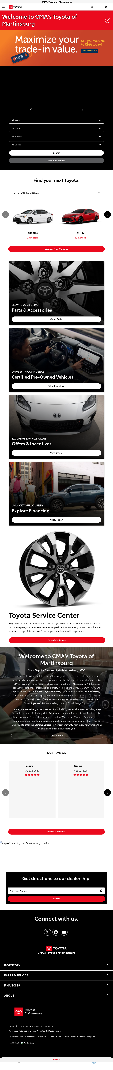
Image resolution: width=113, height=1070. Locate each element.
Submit (56, 898)
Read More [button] (57, 735)
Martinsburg (29, 709)
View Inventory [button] (57, 385)
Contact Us (30, 1036)
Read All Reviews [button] (56, 831)
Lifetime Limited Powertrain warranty (54, 724)
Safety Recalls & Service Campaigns (80, 1036)
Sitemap (42, 1036)
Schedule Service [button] (57, 160)
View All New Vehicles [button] (56, 248)
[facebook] (55, 932)
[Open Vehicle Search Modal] (19, 1062)
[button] (31, 110)
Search (56, 152)
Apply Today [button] (56, 519)
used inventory (91, 691)
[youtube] (64, 932)
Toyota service (51, 699)
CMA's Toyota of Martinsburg (40, 1026)
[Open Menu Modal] (3, 6)
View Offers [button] (56, 452)
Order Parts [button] (56, 318)
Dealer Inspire (54, 1030)
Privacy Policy (16, 1036)
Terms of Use (55, 1036)
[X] (47, 932)
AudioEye (14, 1042)
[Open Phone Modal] (92, 6)
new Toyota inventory (50, 691)
